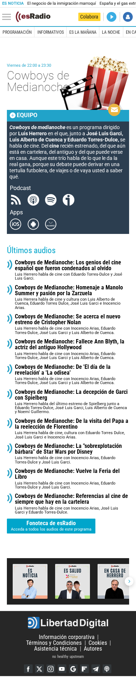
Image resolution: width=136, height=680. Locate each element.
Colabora (89, 17)
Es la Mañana (82, 32)
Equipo (27, 115)
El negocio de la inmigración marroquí (61, 3)
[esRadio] (33, 16)
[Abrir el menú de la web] (8, 17)
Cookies (97, 642)
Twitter (39, 668)
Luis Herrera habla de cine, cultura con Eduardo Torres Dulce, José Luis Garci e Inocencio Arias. (71, 429)
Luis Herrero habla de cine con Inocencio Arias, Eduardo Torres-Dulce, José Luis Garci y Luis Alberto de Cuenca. (67, 324)
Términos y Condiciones (54, 642)
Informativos (50, 32)
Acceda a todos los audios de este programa (51, 526)
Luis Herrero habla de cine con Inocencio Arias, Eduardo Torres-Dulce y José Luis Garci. (68, 454)
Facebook (28, 668)
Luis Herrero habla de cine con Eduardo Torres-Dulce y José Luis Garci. (68, 270)
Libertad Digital (68, 623)
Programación (17, 32)
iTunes (107, 668)
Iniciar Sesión (128, 17)
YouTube (62, 668)
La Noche (111, 32)
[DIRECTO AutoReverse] (111, 17)
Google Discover (73, 668)
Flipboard (84, 668)
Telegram (95, 668)
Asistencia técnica (55, 648)
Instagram (50, 668)
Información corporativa (67, 637)
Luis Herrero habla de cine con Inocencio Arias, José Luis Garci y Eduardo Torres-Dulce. (71, 504)
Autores (93, 648)
